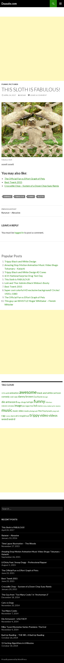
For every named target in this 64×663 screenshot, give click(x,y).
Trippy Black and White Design (20, 261)
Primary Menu (60, 3)
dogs (19, 402)
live (31, 406)
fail (27, 402)
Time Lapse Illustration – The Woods (18, 543)
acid (7, 393)
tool (27, 416)
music (6, 410)
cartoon (57, 393)
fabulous (19, 196)
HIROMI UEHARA (7, 406)
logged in (19, 232)
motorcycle (51, 406)
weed (4, 419)
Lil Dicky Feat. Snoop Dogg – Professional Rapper (24, 562)
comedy (5, 396)
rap (3, 415)
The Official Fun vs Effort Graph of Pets (24, 178)
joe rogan (26, 406)
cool (11, 397)
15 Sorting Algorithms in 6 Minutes (17, 643)
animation (14, 393)
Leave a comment (38, 95)
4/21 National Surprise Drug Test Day (23, 275)
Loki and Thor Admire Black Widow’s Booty (26, 282)
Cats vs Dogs (7, 602)
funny (31, 196)
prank (49, 411)
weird (11, 419)
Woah (23, 95)
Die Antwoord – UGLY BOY (14, 619)
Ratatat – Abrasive (10, 211)
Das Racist (38, 397)
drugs (23, 402)
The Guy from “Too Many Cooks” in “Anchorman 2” (25, 594)
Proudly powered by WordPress (14, 659)
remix (8, 416)
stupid (22, 416)
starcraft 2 (15, 416)
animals (7, 196)
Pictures (13, 84)
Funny (4, 84)
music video (18, 411)
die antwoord (9, 401)
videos (53, 415)
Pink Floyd (42, 411)
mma (45, 406)
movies (58, 406)
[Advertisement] (32, 49)
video (44, 415)
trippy (34, 415)
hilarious (49, 402)
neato (26, 411)
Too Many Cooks (9, 610)
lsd (35, 405)
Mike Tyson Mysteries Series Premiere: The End (23, 627)
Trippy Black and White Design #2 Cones (25, 272)
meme (40, 406)
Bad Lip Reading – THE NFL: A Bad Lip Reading (22, 635)
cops (16, 397)
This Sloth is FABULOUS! (17, 279)
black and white (45, 393)
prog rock (55, 411)
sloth (41, 196)
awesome (28, 392)
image (18, 405)
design (45, 397)
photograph (33, 411)
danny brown (25, 396)
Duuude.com (9, 3)
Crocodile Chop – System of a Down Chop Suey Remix (31, 185)
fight (31, 402)
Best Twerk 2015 (13, 182)
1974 (3, 393)
